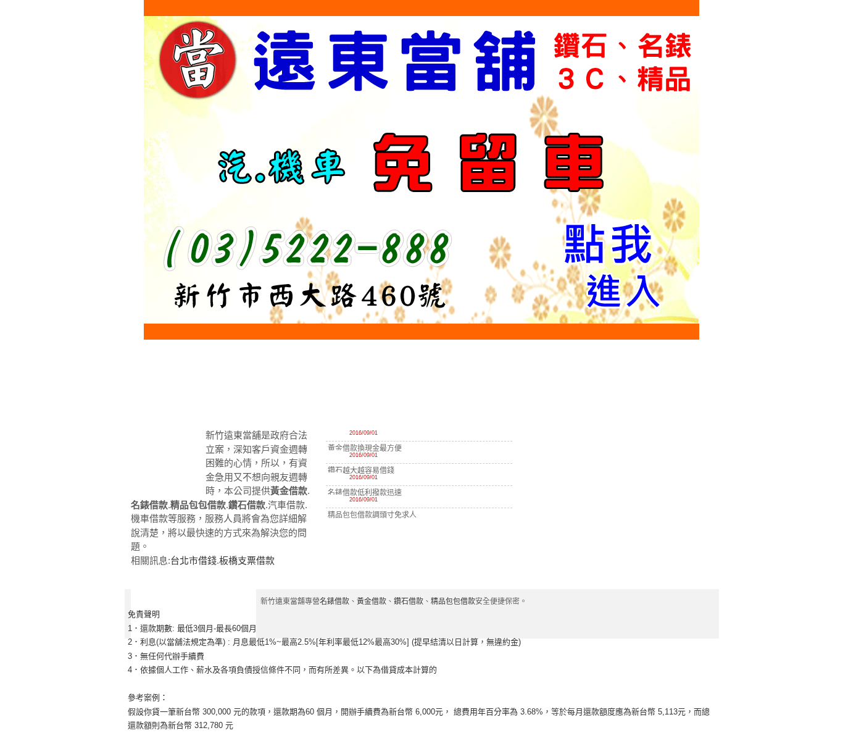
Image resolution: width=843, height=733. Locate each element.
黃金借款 (371, 601)
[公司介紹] (309, 404)
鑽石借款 (408, 601)
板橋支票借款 (247, 560)
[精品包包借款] (585, 404)
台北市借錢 (193, 560)
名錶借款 (334, 601)
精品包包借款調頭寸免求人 (372, 515)
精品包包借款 (453, 601)
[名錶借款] (422, 404)
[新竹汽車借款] (637, 404)
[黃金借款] (479, 404)
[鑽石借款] (532, 404)
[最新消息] (365, 404)
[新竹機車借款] (691, 404)
